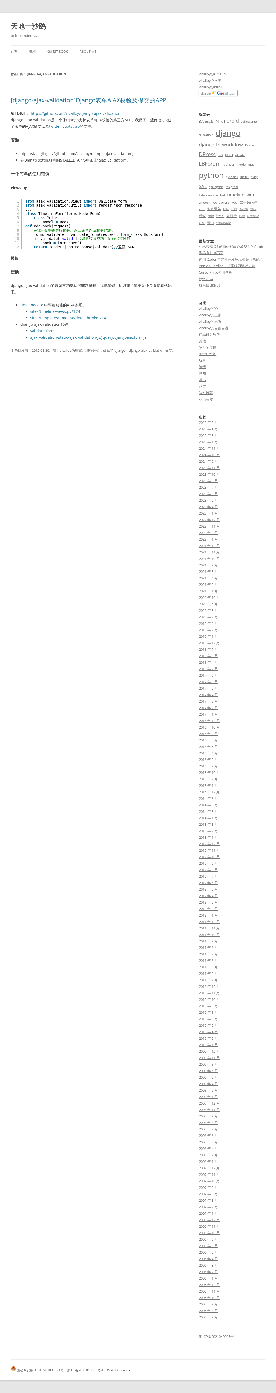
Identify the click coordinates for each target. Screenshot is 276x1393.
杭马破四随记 (209, 285)
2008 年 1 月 (208, 1161)
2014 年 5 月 (208, 805)
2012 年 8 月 (208, 869)
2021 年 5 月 (208, 571)
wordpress (220, 202)
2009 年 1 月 (208, 1096)
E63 (220, 155)
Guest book (57, 51)
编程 (88, 350)
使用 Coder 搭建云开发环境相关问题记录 (231, 259)
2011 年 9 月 (208, 941)
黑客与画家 (223, 223)
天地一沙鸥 (28, 26)
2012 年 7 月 (208, 876)
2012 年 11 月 (209, 850)
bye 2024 (206, 278)
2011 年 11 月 (209, 928)
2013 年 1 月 (208, 837)
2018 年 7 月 (208, 649)
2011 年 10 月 (209, 934)
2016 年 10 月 (209, 727)
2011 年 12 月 (209, 921)
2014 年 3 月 (208, 811)
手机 (234, 209)
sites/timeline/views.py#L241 (56, 311)
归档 (32, 51)
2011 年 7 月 (208, 954)
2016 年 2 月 (208, 766)
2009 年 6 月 (208, 1070)
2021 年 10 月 (209, 558)
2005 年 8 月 (208, 1310)
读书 (202, 379)
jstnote (240, 155)
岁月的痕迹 (207, 347)
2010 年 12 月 (209, 986)
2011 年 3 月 (208, 973)
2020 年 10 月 (209, 597)
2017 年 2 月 (208, 707)
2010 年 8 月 (208, 1012)
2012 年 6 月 (208, 882)
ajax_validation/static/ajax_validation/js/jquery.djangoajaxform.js (88, 337)
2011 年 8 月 (208, 947)
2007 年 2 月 (208, 1206)
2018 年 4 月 (208, 662)
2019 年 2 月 (208, 629)
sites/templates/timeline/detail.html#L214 (68, 317)
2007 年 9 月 (208, 1187)
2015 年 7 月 (208, 779)
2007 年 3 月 (208, 1200)
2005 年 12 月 (209, 1284)
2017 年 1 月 (208, 714)
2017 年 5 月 (208, 688)
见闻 (202, 373)
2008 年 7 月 (208, 1129)
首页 (14, 51)
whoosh (204, 202)
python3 (232, 177)
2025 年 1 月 (208, 441)
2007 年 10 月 (209, 1181)
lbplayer (228, 164)
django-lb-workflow (221, 144)
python (211, 175)
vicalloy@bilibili (211, 87)
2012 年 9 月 (208, 863)
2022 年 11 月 (209, 526)
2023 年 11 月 (209, 467)
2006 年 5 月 (208, 1252)
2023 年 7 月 (208, 487)
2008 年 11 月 (209, 1109)
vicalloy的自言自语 (213, 327)
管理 (211, 216)
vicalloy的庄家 (71, 350)
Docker (250, 145)
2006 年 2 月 (208, 1271)
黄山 (210, 222)
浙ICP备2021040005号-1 (218, 1336)
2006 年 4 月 (208, 1258)
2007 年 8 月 (208, 1193)
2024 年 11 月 (209, 448)
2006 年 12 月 (209, 1219)
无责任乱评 (207, 353)
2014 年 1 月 (208, 817)
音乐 (202, 223)
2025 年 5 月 (208, 422)
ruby (254, 177)
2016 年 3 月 (208, 759)
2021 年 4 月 (208, 578)
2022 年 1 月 (208, 539)
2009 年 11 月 (209, 1057)
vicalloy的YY (208, 308)
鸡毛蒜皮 (206, 399)
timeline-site (31, 304)
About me (88, 51)
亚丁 (202, 209)
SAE (203, 186)
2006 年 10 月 (209, 1232)
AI (217, 121)
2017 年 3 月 (208, 701)
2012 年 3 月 (208, 902)
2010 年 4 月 (208, 1031)
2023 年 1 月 (208, 513)
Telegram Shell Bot (212, 195)
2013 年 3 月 (208, 824)
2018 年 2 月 (208, 668)
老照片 (231, 215)
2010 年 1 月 (208, 1044)
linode (241, 164)
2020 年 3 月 (208, 610)
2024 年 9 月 (208, 461)
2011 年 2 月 (208, 980)
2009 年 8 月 (208, 1064)
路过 (202, 386)
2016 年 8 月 (208, 740)
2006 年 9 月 (208, 1239)
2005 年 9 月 (208, 1304)
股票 (242, 216)
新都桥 (243, 209)
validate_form (42, 330)
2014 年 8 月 (208, 798)
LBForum (210, 163)
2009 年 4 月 (208, 1083)
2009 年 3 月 (208, 1090)
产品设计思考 (209, 334)
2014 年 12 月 (209, 792)
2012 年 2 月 (208, 908)
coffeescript (249, 121)
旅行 (253, 209)
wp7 (234, 202)
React (244, 176)
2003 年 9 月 (208, 1317)
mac (251, 164)
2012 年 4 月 (208, 895)
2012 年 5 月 (208, 889)
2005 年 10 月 (209, 1297)
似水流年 (214, 208)
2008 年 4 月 (208, 1148)
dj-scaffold (206, 135)
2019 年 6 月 (208, 623)
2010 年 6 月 (208, 1018)
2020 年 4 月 (208, 604)
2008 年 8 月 (208, 1122)
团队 (226, 209)
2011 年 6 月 (208, 960)
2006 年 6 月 (208, 1245)
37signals (206, 121)
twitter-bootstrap (64, 126)
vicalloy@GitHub (212, 74)
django (119, 350)
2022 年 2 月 (208, 532)
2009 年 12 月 (209, 1051)
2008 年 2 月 (208, 1155)
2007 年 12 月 (209, 1168)
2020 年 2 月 (208, 617)
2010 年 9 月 (208, 1005)
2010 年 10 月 (209, 999)
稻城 (202, 215)
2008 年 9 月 (208, 1116)
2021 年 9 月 (208, 565)
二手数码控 (248, 202)
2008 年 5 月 (208, 1142)
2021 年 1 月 (208, 591)
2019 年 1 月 (208, 636)
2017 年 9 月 (208, 675)
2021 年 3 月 (208, 584)
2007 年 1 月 (208, 1213)
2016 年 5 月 (208, 746)
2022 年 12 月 (209, 519)
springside (216, 187)
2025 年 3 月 (208, 435)
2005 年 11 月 (209, 1291)
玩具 (202, 360)
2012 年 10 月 (209, 856)
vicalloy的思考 (210, 321)
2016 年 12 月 (209, 720)
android (230, 121)
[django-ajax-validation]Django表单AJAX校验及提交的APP (88, 100)
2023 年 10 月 (209, 474)
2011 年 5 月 (208, 967)
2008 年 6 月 (208, 1135)
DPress (207, 154)
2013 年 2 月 (208, 830)
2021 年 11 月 (209, 552)
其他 (202, 340)
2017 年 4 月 (208, 694)
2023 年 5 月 (208, 500)
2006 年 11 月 (209, 1226)
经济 (220, 215)
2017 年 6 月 (208, 681)
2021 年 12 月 (209, 545)
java (229, 154)
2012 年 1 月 (208, 915)
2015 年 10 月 (209, 772)
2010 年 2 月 (208, 1038)
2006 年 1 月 (208, 1278)
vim (250, 195)
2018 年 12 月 (209, 642)
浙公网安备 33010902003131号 (40, 1370)
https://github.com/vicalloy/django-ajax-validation (75, 113)
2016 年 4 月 (208, 753)
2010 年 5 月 (208, 1025)
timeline (235, 195)
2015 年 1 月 (208, 785)
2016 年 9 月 (208, 733)
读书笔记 (253, 216)
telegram (232, 187)
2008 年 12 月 (209, 1103)
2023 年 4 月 (208, 506)
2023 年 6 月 (208, 493)
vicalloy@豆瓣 (210, 80)
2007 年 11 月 (209, 1174)
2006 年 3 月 (208, 1265)
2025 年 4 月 (208, 429)
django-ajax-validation (146, 350)
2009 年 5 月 (208, 1077)
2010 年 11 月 (209, 993)
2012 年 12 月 (209, 843)
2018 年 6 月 (208, 655)
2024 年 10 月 (209, 454)
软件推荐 (206, 392)
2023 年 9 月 (208, 480)
